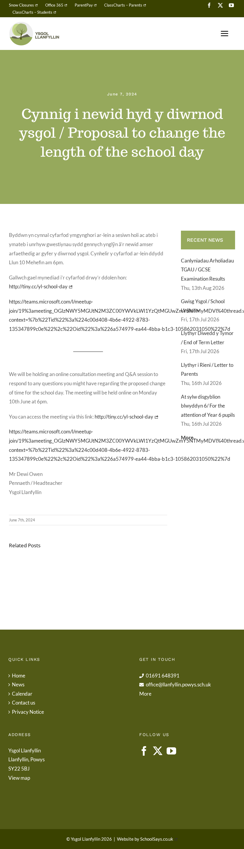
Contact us (23, 702)
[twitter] (220, 5)
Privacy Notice (28, 712)
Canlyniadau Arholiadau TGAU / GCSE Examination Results (207, 269)
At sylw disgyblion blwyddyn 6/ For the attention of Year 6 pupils (208, 406)
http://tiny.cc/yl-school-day (38, 286)
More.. (188, 437)
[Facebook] (144, 751)
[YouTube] (171, 751)
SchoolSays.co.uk (156, 839)
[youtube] (231, 5)
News (18, 684)
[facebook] (209, 5)
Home (18, 675)
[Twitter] (157, 751)
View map (19, 778)
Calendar (22, 694)
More (145, 694)
